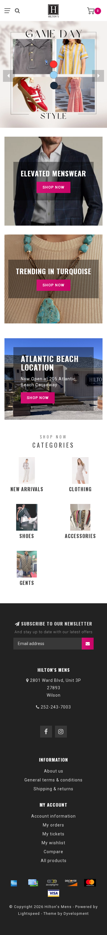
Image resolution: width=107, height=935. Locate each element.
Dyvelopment (76, 913)
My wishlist (53, 842)
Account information (53, 816)
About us (53, 771)
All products (54, 860)
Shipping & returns (53, 788)
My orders (53, 825)
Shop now (53, 285)
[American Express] (14, 882)
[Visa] (53, 893)
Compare (53, 851)
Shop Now (53, 187)
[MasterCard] (90, 882)
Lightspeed (29, 913)
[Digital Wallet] (52, 882)
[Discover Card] (71, 882)
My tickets (53, 834)
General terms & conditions (53, 780)
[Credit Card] (33, 882)
